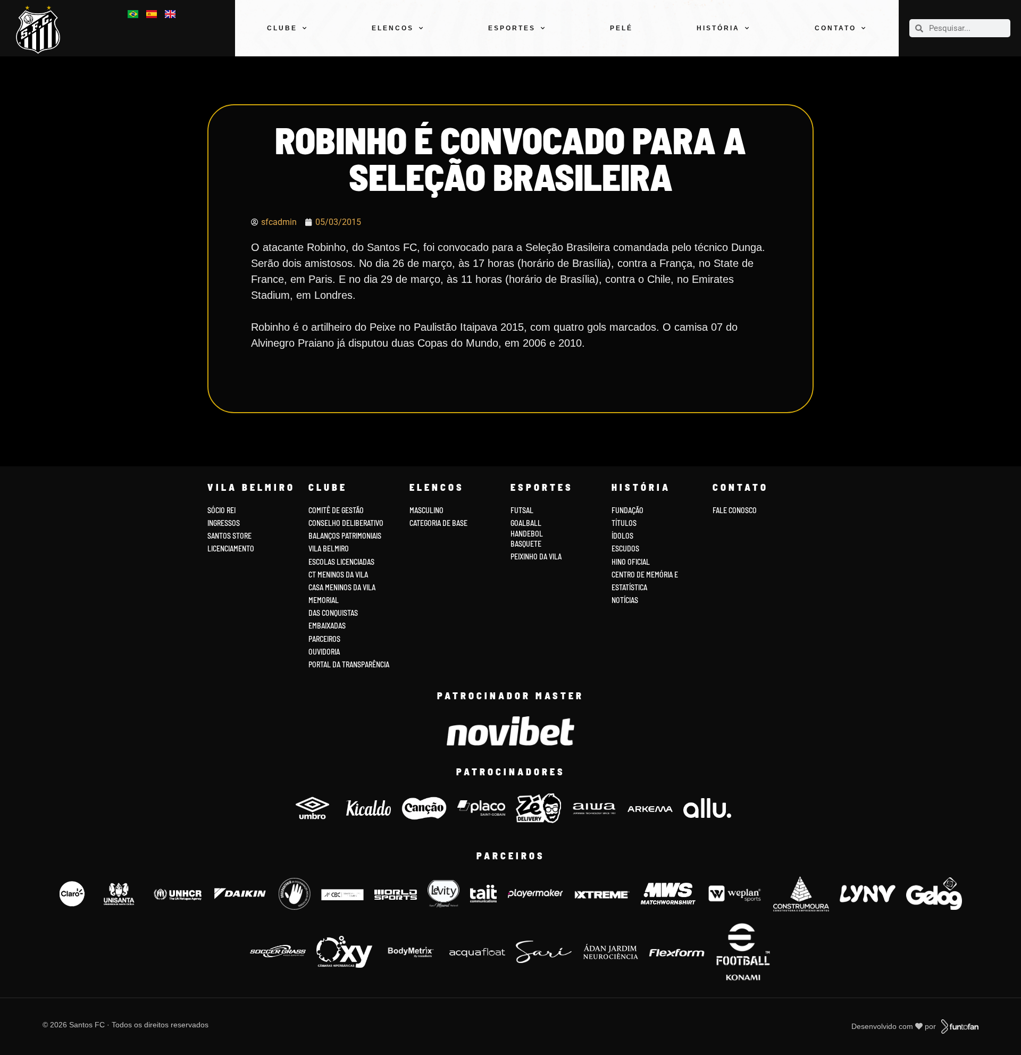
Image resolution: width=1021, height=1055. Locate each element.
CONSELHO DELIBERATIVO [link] (345, 523)
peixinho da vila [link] (536, 556)
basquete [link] (525, 543)
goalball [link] (525, 523)
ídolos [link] (622, 535)
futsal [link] (521, 510)
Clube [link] (282, 28)
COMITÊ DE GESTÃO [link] (336, 510)
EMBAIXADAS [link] (327, 625)
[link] (42, 29)
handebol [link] (526, 533)
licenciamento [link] (230, 548)
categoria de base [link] (439, 523)
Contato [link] (835, 28)
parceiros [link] (324, 638)
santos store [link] (229, 535)
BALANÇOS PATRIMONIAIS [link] (344, 535)
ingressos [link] (223, 523)
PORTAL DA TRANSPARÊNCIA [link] (348, 664)
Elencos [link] (393, 28)
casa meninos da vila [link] (341, 587)
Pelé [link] (621, 28)
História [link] (718, 28)
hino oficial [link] (631, 561)
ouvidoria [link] (324, 651)
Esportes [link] (511, 28)
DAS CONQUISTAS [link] (333, 612)
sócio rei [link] (221, 510)
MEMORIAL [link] (323, 600)
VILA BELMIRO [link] (328, 548)
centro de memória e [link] (645, 574)
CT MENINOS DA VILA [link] (338, 574)
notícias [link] (625, 600)
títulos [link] (624, 523)
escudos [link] (625, 548)
